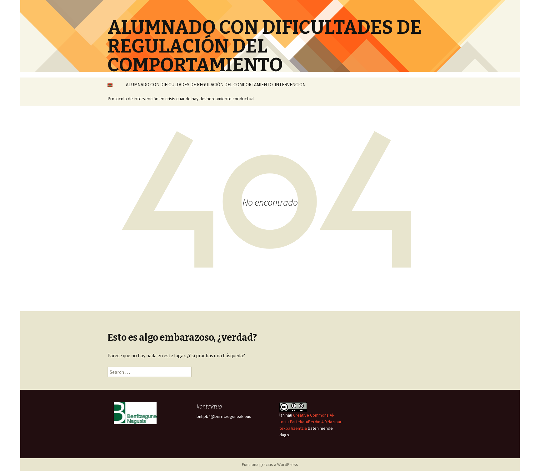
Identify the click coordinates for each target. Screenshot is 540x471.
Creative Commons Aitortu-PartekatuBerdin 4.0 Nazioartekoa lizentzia (311, 421)
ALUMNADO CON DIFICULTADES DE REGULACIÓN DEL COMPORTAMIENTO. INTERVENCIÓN (216, 85)
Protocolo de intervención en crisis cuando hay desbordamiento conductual (181, 99)
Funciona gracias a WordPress (270, 464)
